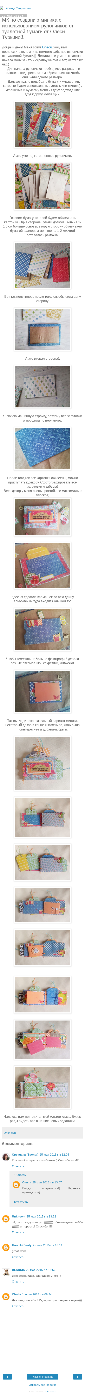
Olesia (26, 1182)
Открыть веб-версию (43, 1384)
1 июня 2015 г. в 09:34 (37, 1294)
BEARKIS (18, 1269)
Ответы (21, 1175)
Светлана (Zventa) (25, 1154)
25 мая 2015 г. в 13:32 (41, 1216)
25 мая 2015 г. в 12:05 (54, 1154)
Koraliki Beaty (22, 1245)
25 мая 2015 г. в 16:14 (47, 1245)
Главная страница (42, 1376)
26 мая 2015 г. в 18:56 (40, 1269)
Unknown (18, 1216)
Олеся (47, 47)
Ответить (18, 1166)
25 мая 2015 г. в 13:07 (47, 1182)
